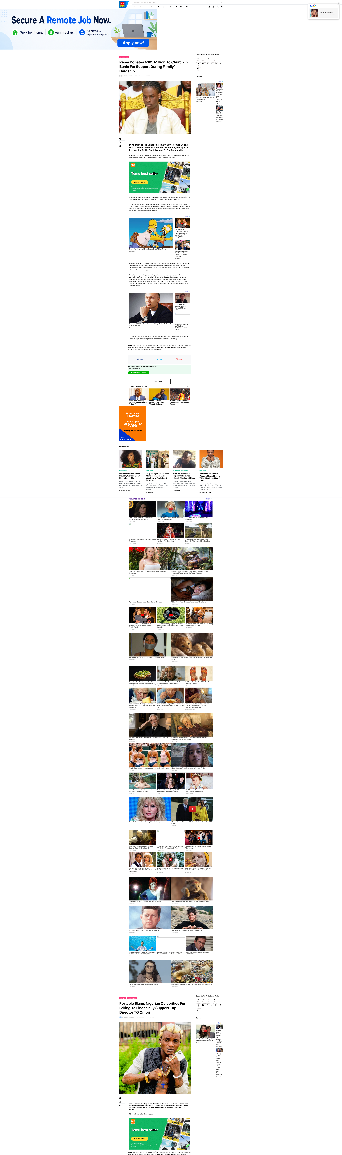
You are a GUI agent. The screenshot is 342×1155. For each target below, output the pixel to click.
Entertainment (124, 57)
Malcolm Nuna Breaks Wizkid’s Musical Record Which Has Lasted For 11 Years (210, 477)
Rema (184, 155)
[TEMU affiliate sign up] (132, 423)
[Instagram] (213, 7)
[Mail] (220, 65)
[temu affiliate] (159, 177)
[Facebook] (209, 7)
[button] (222, 2)
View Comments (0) (159, 381)
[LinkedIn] (212, 65)
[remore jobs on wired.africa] (78, 29)
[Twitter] (217, 7)
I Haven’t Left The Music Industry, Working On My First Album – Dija (129, 476)
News (182, 470)
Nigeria (186, 470)
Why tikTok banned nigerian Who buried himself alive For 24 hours (184, 476)
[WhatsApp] (216, 65)
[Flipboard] (203, 65)
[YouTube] (221, 7)
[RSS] (207, 65)
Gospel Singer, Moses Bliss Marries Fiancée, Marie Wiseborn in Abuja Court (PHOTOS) (157, 477)
